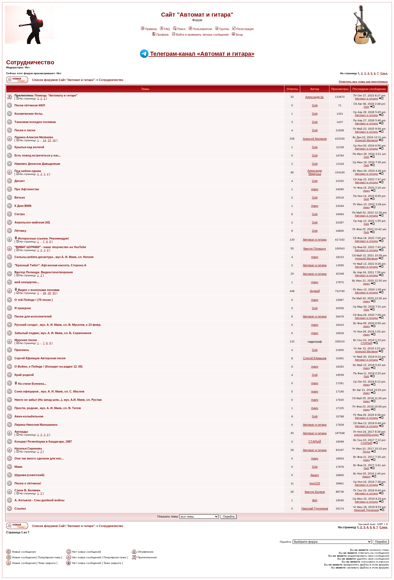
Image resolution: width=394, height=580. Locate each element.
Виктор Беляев (315, 491)
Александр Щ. (314, 97)
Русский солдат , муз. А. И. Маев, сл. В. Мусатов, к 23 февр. (57, 324)
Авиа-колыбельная (28, 416)
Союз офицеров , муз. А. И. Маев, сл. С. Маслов (49, 391)
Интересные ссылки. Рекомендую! (43, 238)
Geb (315, 105)
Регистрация (245, 29)
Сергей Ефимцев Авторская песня (39, 358)
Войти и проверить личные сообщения (202, 34)
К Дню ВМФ (22, 205)
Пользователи (202, 29)
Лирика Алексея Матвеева (33, 137)
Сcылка (20, 508)
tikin (314, 500)
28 (44, 292)
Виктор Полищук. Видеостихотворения (43, 272)
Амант (314, 475)
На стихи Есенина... (32, 383)
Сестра (19, 214)
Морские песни (25, 340)
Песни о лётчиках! (27, 483)
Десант (19, 180)
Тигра (366, 451)
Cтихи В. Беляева (27, 490)
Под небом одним (27, 171)
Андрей (315, 291)
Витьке (19, 197)
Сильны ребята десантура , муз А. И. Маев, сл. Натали (54, 257)
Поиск (181, 29)
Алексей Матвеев (315, 138)
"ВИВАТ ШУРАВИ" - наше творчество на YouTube (50, 247)
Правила (151, 29)
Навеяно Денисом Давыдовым (37, 163)
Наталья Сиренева (28, 448)
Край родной (24, 374)
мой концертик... (26, 282)
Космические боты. (28, 113)
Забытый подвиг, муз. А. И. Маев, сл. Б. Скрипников (52, 333)
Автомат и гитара (366, 98)
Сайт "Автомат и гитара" (197, 14)
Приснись (21, 349)
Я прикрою (22, 308)
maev (314, 189)
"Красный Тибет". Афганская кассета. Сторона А (50, 265)
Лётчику (20, 230)
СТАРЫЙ (366, 343)
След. (384, 73)
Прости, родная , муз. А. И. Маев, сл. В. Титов (47, 408)
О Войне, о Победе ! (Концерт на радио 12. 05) (48, 366)
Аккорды (21, 431)
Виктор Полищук (314, 248)
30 (54, 292)
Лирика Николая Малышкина (35, 424)
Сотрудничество (30, 62)
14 (44, 140)
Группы (224, 29)
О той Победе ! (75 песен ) (33, 299)
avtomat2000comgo (366, 434)
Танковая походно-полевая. (35, 122)
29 (49, 292)
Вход (239, 34)
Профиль (162, 34)
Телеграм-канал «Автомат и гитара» (201, 53)
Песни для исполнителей (33, 316)
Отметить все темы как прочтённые (363, 81)
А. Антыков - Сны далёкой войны (39, 500)
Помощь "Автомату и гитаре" (56, 95)
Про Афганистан (26, 189)
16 (54, 140)
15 (49, 140)
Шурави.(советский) (29, 475)
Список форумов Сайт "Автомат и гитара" (63, 79)
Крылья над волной (29, 147)
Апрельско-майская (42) (32, 222)
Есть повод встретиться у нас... (37, 155)
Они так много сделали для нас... (39, 458)
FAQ (167, 29)
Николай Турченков (315, 508)
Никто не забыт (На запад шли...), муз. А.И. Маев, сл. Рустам (58, 399)
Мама (18, 466)
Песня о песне (24, 130)
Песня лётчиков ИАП (29, 105)
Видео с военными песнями (39, 289)
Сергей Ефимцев (314, 358)
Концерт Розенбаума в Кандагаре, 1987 (43, 441)
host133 (315, 483)
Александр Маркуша (314, 172)
